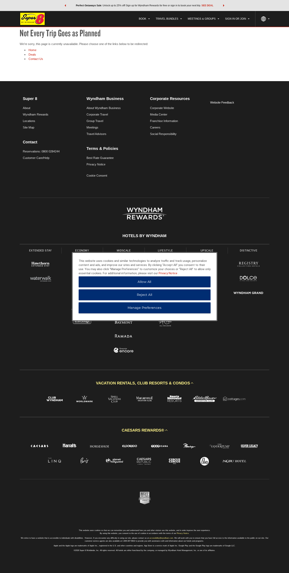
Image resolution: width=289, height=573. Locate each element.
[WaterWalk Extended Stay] (40, 279)
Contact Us (36, 59)
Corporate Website (162, 108)
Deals (32, 54)
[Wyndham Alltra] (165, 322)
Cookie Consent (97, 175)
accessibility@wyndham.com (161, 538)
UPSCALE (207, 250)
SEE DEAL (207, 5)
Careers (155, 127)
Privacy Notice (96, 164)
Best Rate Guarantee (100, 158)
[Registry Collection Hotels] (248, 264)
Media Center (158, 114)
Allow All (144, 282)
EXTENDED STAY (40, 250)
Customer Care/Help (36, 158)
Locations (29, 121)
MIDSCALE (124, 250)
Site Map (28, 127)
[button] (65, 5)
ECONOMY (82, 250)
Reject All (144, 295)
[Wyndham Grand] (248, 293)
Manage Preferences (144, 308)
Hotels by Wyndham (144, 236)
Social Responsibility (163, 134)
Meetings (92, 127)
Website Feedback (222, 102)
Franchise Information (164, 121)
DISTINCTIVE (248, 250)
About (26, 108)
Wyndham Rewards (35, 114)
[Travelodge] (82, 322)
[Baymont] (124, 322)
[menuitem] (144, 19)
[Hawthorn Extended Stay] (40, 264)
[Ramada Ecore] (124, 350)
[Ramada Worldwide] (124, 336)
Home (32, 50)
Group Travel (95, 121)
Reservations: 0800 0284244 (41, 151)
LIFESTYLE (165, 250)
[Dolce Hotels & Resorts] (248, 279)
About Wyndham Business (104, 108)
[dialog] (144, 287)
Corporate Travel (97, 114)
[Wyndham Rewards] (144, 213)
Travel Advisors (96, 134)
